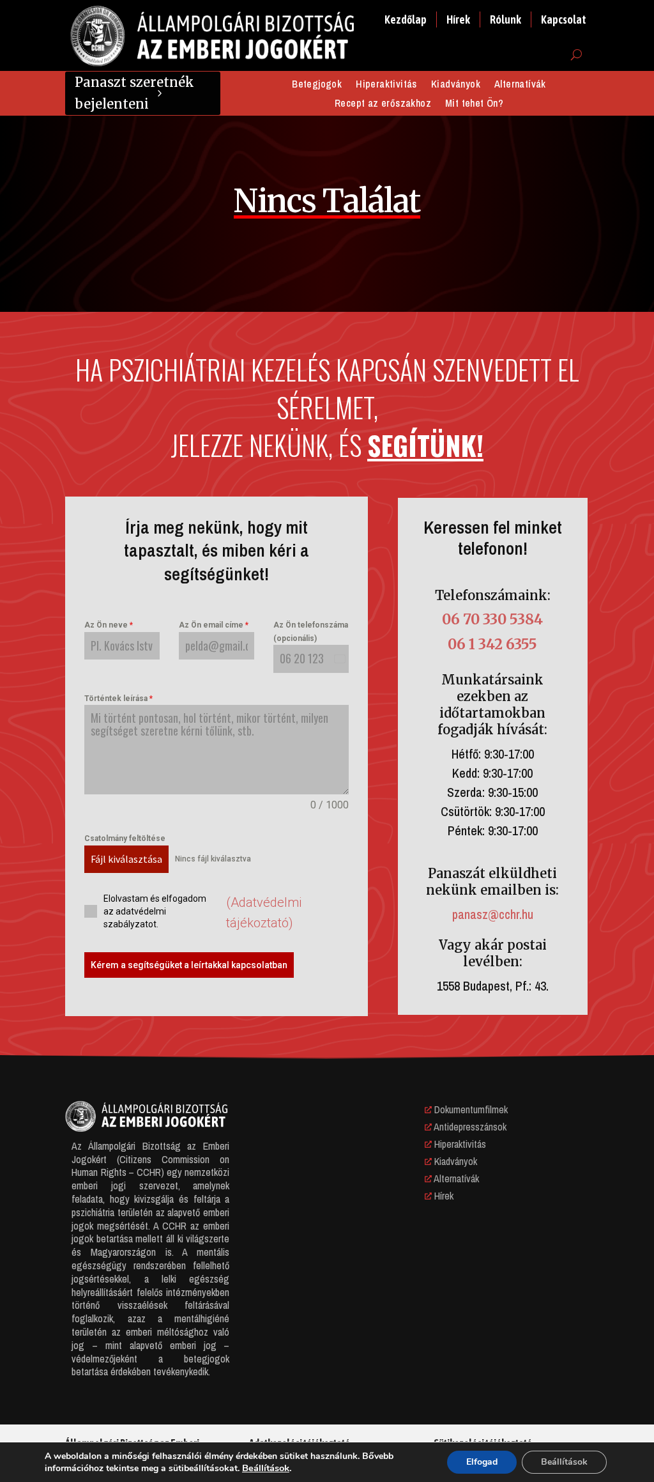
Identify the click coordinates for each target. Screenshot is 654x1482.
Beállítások (265, 1468)
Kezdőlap (405, 19)
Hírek (458, 19)
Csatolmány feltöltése (124, 838)
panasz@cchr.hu (492, 914)
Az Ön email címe (213, 625)
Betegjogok (317, 85)
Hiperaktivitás (386, 85)
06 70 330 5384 (492, 619)
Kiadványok (455, 85)
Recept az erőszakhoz (383, 104)
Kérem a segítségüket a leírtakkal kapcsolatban (189, 965)
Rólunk (505, 19)
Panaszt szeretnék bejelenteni (134, 93)
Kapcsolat (563, 19)
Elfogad (482, 1462)
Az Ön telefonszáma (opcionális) (310, 631)
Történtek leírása (118, 698)
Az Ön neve (108, 625)
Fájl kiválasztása (126, 859)
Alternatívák (520, 85)
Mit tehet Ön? (474, 104)
